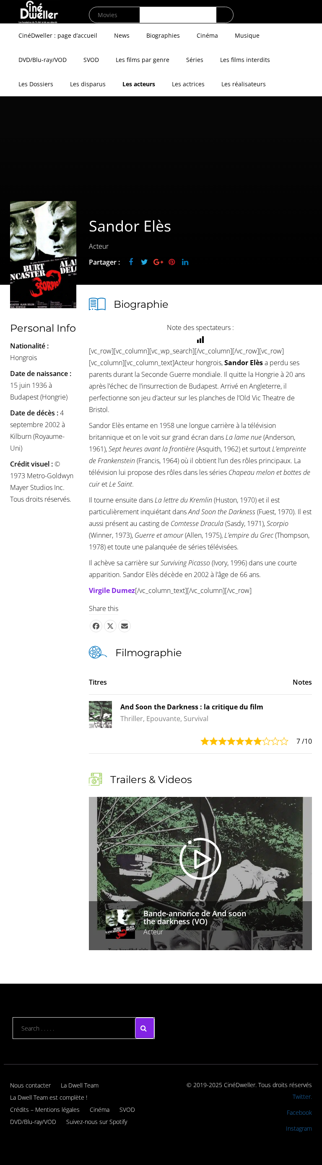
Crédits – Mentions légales (45, 1109)
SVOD (91, 60)
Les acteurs (138, 84)
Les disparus (88, 84)
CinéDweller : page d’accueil (57, 35)
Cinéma (207, 35)
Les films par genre (142, 60)
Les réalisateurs (243, 84)
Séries (194, 60)
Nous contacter (30, 1085)
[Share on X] (110, 626)
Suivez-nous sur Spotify (96, 1122)
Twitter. (302, 1097)
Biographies (163, 35)
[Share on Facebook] (96, 626)
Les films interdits (245, 60)
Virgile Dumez (112, 590)
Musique (247, 35)
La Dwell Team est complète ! (48, 1097)
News (122, 35)
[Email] (124, 626)
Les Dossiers (35, 84)
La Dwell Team (80, 1085)
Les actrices (188, 84)
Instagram (299, 1128)
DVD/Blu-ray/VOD (42, 60)
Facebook (299, 1112)
